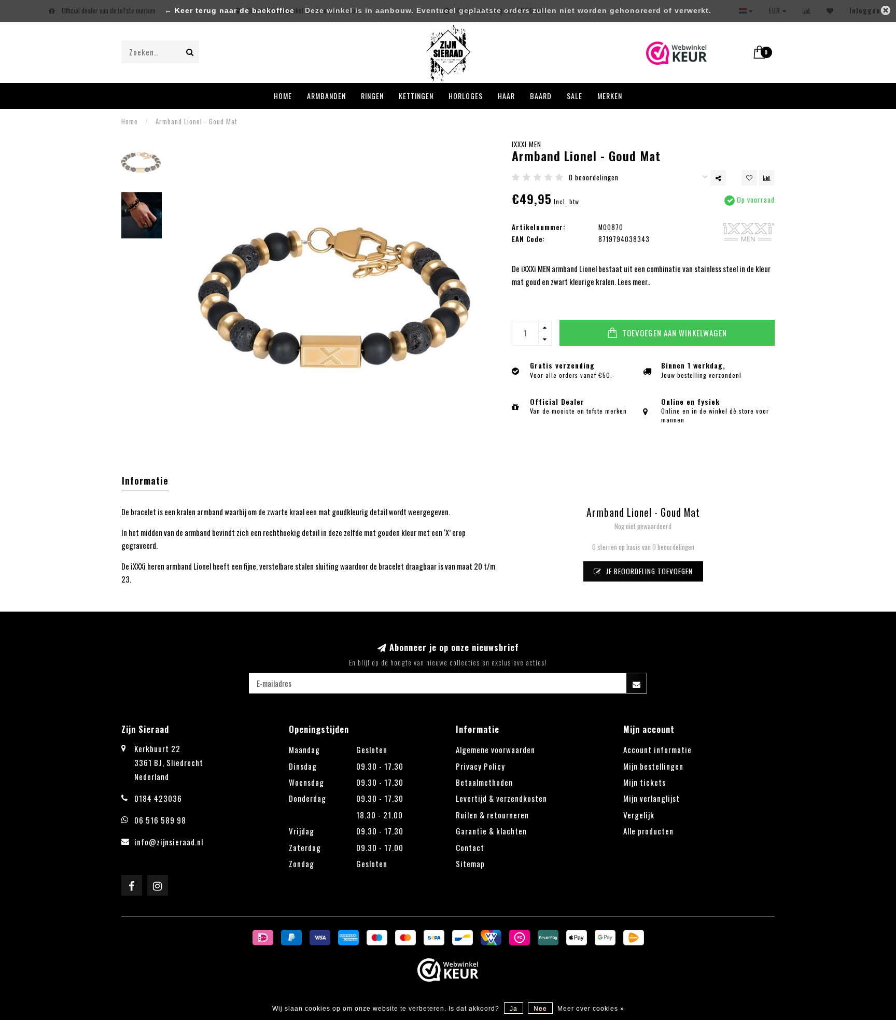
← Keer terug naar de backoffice (229, 11)
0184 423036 (158, 798)
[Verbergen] (885, 10)
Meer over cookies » (590, 1008)
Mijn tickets (644, 782)
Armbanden (326, 95)
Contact (470, 847)
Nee (540, 1008)
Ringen (372, 95)
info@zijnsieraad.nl (168, 841)
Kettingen (416, 95)
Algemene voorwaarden (495, 749)
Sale (574, 95)
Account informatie (657, 749)
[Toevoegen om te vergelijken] (767, 178)
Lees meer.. (634, 281)
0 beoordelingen (594, 177)
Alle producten (648, 831)
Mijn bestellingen (653, 766)
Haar (506, 95)
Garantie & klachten (491, 831)
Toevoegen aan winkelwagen (673, 332)
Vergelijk (638, 814)
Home (283, 95)
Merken (609, 95)
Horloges (466, 95)
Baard (541, 95)
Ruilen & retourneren (492, 814)
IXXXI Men (526, 144)
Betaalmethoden (484, 782)
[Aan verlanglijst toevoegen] (749, 178)
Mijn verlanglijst (651, 798)
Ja (513, 1008)
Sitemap (470, 863)
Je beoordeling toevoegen (648, 571)
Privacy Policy (480, 766)
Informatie (145, 480)
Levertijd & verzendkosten (501, 798)
